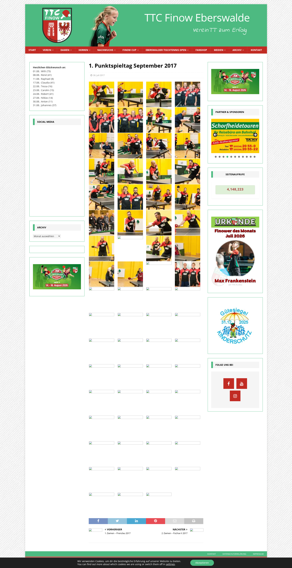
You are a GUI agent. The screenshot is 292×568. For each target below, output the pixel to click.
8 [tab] (243, 157)
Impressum (258, 554)
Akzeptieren (202, 562)
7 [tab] (239, 157)
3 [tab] (223, 157)
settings (170, 564)
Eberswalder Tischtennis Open (166, 50)
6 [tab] (235, 157)
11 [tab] (255, 157)
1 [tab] (216, 157)
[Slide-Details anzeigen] (235, 136)
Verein (47, 50)
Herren (83, 50)
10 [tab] (251, 157)
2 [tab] (220, 157)
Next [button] (255, 135)
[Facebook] (228, 383)
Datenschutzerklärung (234, 554)
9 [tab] (247, 157)
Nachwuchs (105, 50)
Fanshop (201, 50)
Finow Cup (129, 50)
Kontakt (256, 50)
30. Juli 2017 (99, 75)
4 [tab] (227, 157)
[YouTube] (241, 383)
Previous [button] (215, 135)
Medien (218, 50)
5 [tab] (231, 157)
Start (32, 50)
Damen (64, 50)
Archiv (237, 50)
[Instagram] (235, 396)
